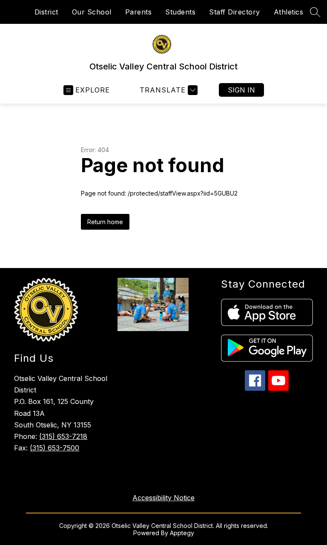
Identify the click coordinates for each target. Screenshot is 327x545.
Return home (105, 221)
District (46, 12)
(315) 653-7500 (54, 448)
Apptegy (182, 532)
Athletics (289, 12)
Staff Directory (234, 12)
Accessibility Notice (163, 497)
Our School (92, 12)
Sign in (241, 90)
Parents (138, 12)
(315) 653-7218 (63, 436)
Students (180, 12)
